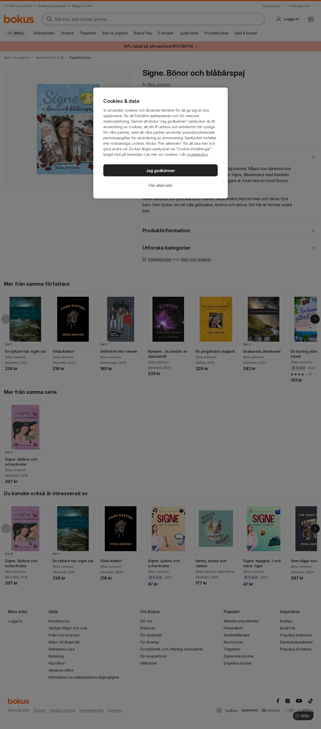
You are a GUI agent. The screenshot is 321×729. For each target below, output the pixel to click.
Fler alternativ (160, 185)
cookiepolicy (197, 154)
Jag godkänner (160, 170)
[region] (160, 143)
